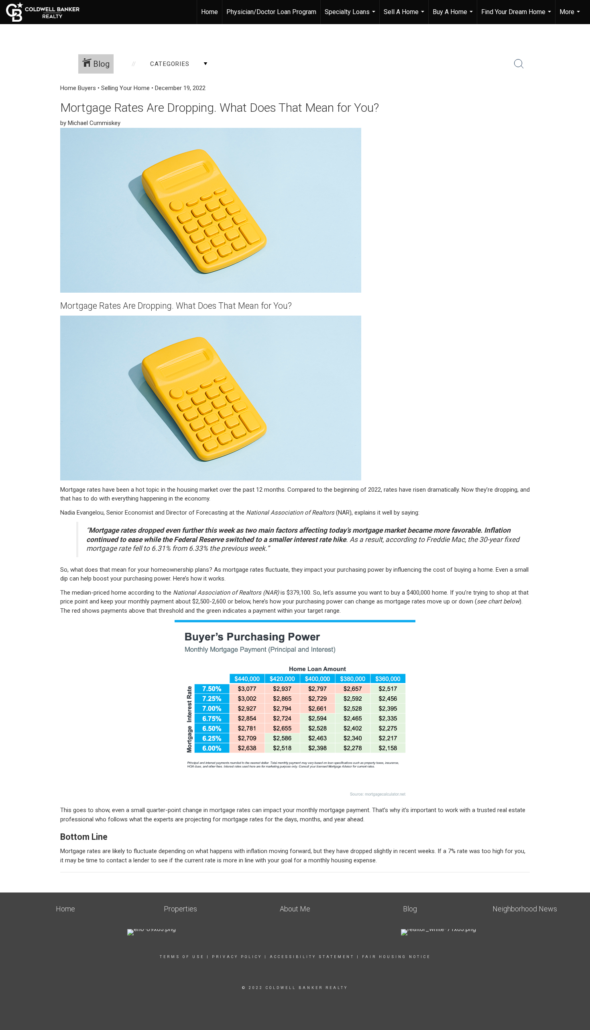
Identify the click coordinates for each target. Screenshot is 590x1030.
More (570, 16)
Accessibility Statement (312, 957)
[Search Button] (519, 64)
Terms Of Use (182, 957)
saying (409, 512)
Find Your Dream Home (517, 16)
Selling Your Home (125, 88)
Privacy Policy (237, 957)
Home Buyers (78, 88)
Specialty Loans (351, 16)
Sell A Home (405, 16)
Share (577, 102)
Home (209, 12)
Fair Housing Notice (396, 957)
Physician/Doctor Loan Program (271, 12)
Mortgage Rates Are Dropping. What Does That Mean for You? (219, 108)
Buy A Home (454, 16)
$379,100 (298, 592)
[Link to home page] (46, 12)
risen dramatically (436, 489)
